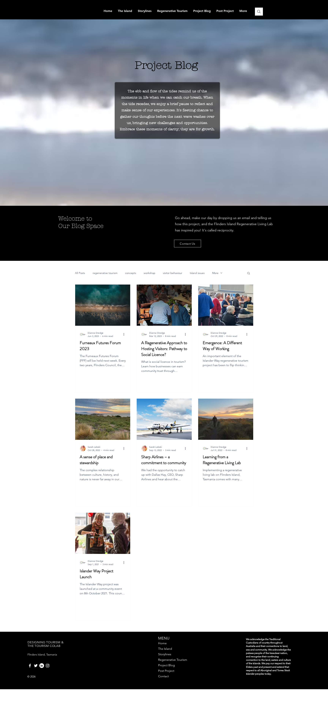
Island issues (197, 273)
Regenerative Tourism (172, 660)
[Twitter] (35, 665)
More (215, 273)
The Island (165, 649)
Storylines (164, 654)
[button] (248, 273)
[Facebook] (30, 665)
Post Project (166, 671)
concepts (130, 273)
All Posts (80, 273)
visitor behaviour (172, 273)
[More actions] (125, 334)
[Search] (259, 12)
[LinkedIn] (41, 665)
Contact (163, 676)
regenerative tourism (105, 273)
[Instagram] (47, 665)
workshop (149, 273)
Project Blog (166, 665)
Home (162, 643)
